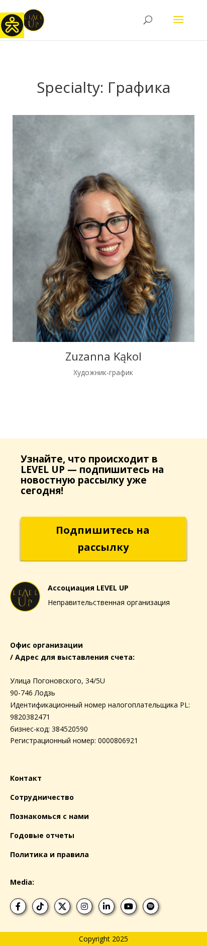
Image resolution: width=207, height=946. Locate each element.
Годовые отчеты (42, 835)
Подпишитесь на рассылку (103, 538)
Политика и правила (49, 854)
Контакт (26, 778)
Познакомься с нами (49, 816)
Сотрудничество (42, 797)
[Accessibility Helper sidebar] (12, 25)
